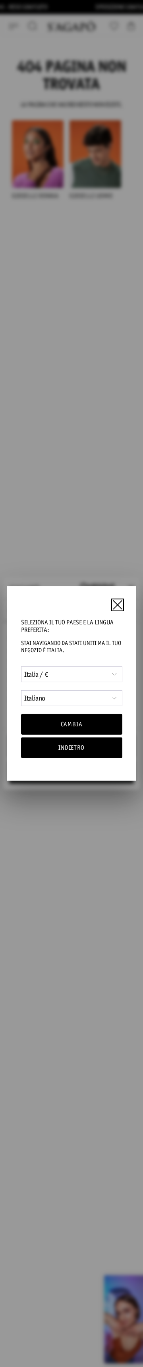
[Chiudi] (117, 604)
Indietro (71, 747)
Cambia (72, 724)
